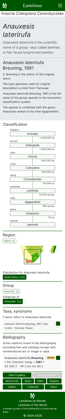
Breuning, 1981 (33, 324)
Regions (54, 381)
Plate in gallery (17, 375)
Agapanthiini (32, 201)
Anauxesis (32, 213)
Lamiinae (32, 190)
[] (12, 301)
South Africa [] (14, 277)
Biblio (40, 381)
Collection (33, 386)
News (28, 381)
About (53, 386)
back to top (12, 381)
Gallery (12, 386)
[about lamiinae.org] (7, 5)
